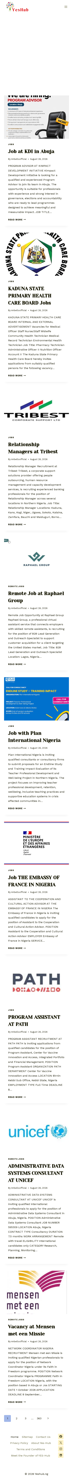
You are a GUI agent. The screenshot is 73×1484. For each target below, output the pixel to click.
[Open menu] (66, 6)
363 (39, 1418)
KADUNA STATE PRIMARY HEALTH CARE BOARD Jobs (29, 296)
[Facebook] (60, 1436)
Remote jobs (16, 586)
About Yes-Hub (41, 1443)
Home (15, 1436)
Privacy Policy (19, 1443)
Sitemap (27, 1436)
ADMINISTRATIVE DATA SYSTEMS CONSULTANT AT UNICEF (36, 1173)
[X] (60, 1442)
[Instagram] (60, 1449)
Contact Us (43, 1436)
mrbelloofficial (19, 159)
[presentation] (36, 117)
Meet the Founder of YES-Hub (30, 1455)
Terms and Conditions (30, 1449)
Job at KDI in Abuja (31, 151)
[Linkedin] (60, 1455)
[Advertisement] (36, 51)
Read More (17, 219)
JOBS (11, 144)
